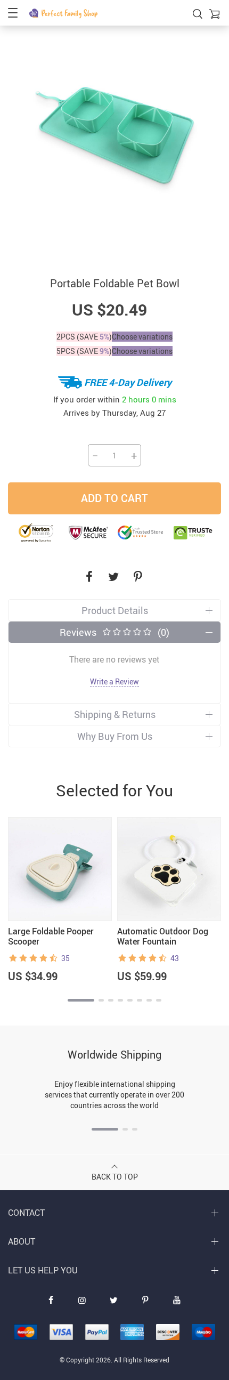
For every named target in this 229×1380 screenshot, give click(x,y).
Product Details (114, 610)
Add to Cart (114, 498)
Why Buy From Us (114, 736)
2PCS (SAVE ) (84, 337)
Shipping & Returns (115, 714)
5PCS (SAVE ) (84, 351)
